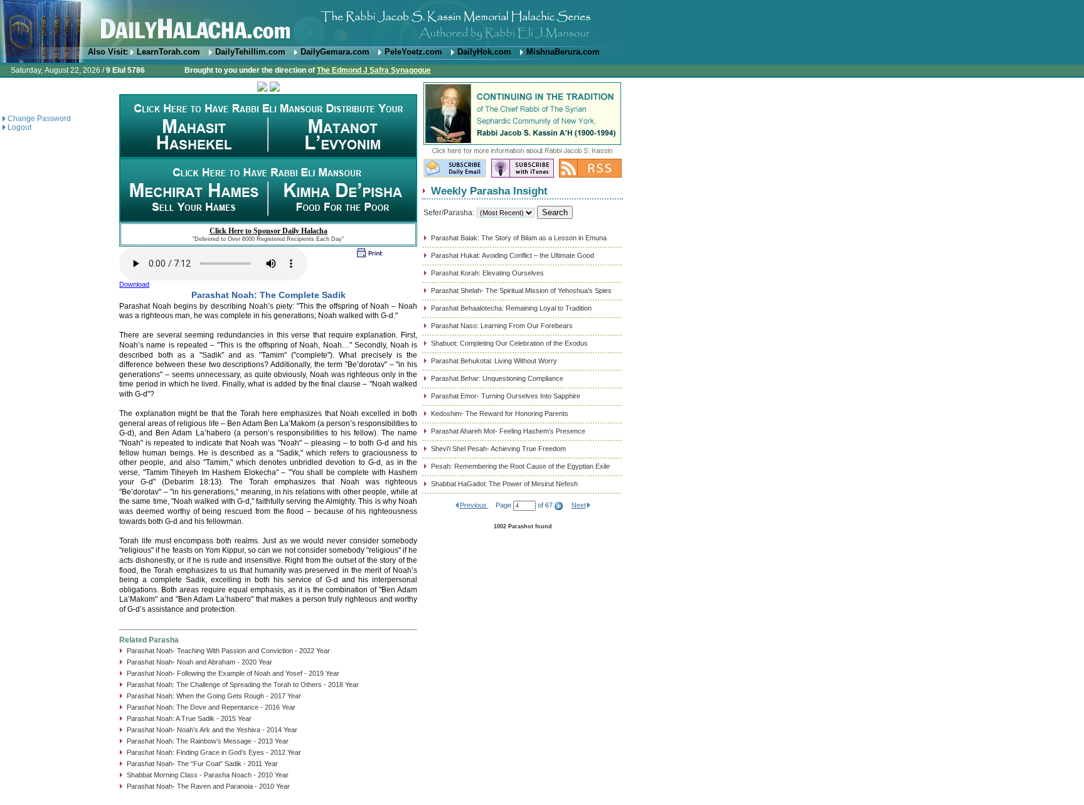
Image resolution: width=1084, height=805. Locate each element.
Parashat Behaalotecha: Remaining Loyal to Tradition (511, 308)
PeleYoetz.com (413, 51)
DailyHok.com (484, 51)
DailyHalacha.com (542, 23)
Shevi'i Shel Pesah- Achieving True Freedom (498, 448)
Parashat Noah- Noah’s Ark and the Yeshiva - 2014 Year (212, 729)
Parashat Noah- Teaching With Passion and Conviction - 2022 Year (228, 650)
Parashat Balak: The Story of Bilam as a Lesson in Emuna (519, 238)
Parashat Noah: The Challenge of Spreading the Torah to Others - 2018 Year (243, 684)
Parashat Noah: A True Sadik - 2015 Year (189, 718)
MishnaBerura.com (563, 51)
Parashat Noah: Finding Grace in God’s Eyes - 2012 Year (214, 752)
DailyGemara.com (334, 51)
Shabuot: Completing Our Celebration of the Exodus (509, 343)
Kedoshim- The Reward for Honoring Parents (499, 413)
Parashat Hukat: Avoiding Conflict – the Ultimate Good (512, 255)
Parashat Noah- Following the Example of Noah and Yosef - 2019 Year (233, 673)
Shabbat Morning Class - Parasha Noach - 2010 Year (208, 775)
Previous (474, 505)
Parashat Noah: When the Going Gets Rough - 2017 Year (214, 696)
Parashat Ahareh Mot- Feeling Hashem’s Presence (508, 431)
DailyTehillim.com (250, 51)
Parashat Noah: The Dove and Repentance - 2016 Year (211, 707)
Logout (19, 127)
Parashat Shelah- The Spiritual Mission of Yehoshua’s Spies (521, 290)
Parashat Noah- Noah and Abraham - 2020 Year (199, 662)
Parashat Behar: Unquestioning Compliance (497, 378)
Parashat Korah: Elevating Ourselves (487, 273)
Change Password (39, 118)
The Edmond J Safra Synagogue (374, 70)
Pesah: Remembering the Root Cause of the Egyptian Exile (520, 466)
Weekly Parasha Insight (489, 190)
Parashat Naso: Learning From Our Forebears (502, 325)
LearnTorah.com (168, 51)
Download (134, 284)
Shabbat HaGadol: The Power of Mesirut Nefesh (504, 484)
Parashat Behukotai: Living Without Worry (494, 361)
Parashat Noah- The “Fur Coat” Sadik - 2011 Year (202, 763)
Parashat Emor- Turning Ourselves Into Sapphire (505, 396)
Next (578, 505)
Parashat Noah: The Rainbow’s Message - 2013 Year (208, 741)
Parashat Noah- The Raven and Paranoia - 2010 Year (208, 786)
